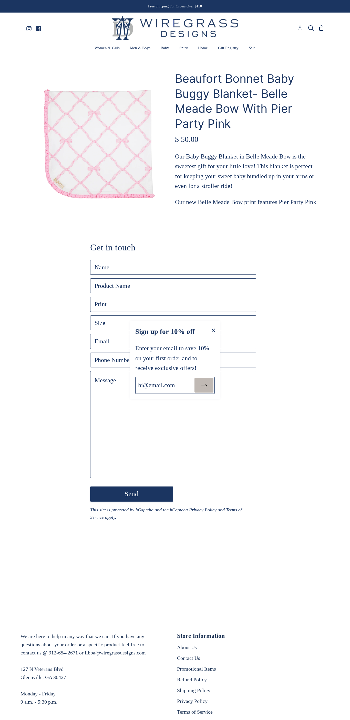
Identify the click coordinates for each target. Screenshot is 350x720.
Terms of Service (195, 712)
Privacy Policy (203, 509)
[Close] (213, 329)
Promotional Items (196, 669)
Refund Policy (192, 679)
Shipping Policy (193, 690)
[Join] (203, 385)
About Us (187, 647)
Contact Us (188, 658)
